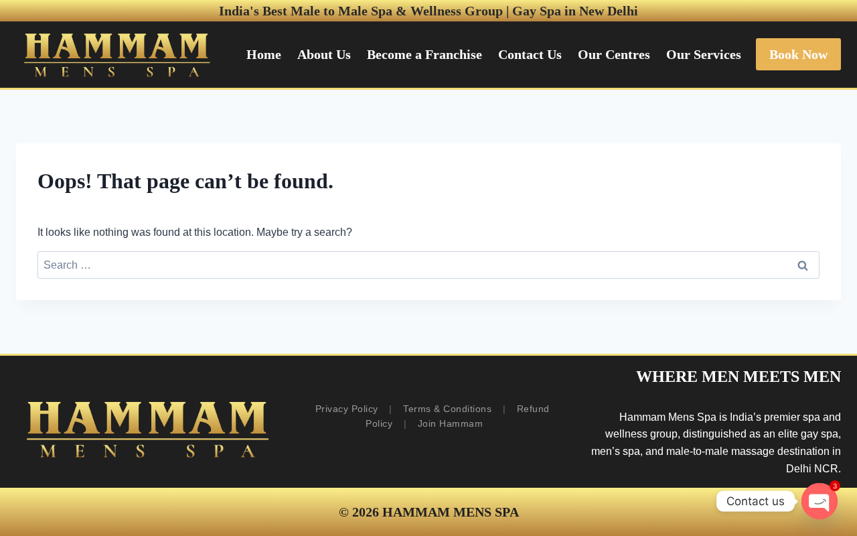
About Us (324, 54)
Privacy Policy (346, 408)
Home (263, 54)
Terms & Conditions (447, 408)
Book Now (798, 54)
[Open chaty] (819, 501)
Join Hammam (450, 423)
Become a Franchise (424, 54)
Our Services (703, 54)
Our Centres (614, 54)
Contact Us (530, 54)
